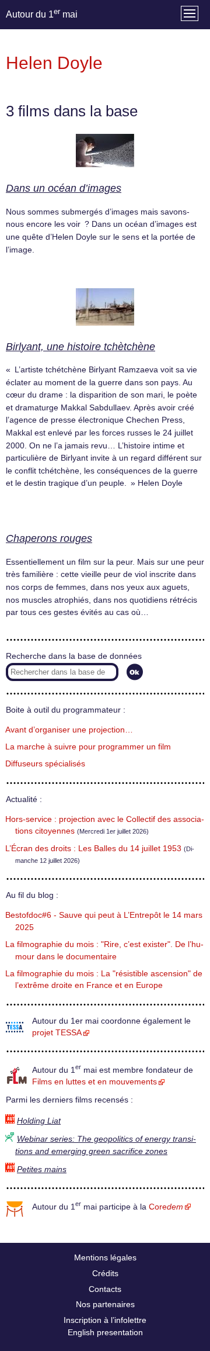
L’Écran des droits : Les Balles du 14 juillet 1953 (93, 848)
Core (166, 1207)
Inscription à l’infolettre (105, 1320)
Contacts (105, 1289)
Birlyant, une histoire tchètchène (80, 347)
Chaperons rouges (49, 538)
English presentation (105, 1332)
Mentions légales (105, 1257)
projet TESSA (57, 1032)
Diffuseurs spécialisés (45, 763)
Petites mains (41, 1169)
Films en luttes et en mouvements (94, 1081)
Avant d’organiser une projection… (69, 729)
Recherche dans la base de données (74, 656)
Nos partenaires (105, 1304)
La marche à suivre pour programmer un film (88, 746)
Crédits (105, 1273)
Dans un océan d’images (63, 188)
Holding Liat (39, 1121)
